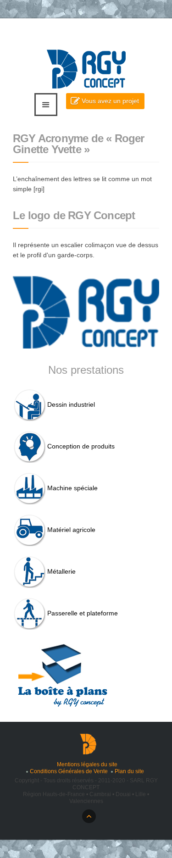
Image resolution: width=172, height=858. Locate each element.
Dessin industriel (71, 404)
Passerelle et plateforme (82, 613)
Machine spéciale (72, 488)
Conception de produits (81, 446)
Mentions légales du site (87, 764)
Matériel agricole (71, 529)
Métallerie (61, 571)
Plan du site (129, 771)
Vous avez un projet (110, 101)
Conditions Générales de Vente (69, 771)
